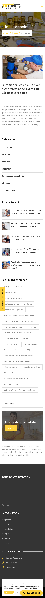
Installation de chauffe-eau (13, 298)
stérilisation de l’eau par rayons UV (16, 378)
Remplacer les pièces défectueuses (17, 361)
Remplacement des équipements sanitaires (19, 356)
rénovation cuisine (10, 367)
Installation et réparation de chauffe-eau (18, 304)
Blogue (15, 33)
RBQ (28, 350)
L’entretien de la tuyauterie (13, 310)
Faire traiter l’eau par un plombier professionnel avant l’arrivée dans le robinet (21, 89)
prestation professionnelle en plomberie (18, 333)
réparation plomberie (11, 373)
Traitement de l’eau (10, 190)
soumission (8, 529)
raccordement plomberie (13, 350)
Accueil (6, 33)
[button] (31, 593)
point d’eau (32, 327)
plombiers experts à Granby (13, 327)
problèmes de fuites (11, 344)
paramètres (33, 588)
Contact (11, 428)
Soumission (12, 403)
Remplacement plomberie (13, 176)
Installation (6, 161)
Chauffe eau (7, 147)
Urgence (7, 534)
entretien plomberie (11, 292)
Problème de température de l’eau (16, 338)
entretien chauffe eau (22, 287)
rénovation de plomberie (31, 367)
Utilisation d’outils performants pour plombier (20, 390)
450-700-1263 (11, 562)
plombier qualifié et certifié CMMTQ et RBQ (19, 321)
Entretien (6, 154)
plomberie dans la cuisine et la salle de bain (19, 315)
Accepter (9, 592)
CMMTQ (6, 287)
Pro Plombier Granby (31, 344)
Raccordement (8, 169)
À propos (7, 519)
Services (7, 538)
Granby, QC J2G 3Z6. (14, 558)
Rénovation (7, 183)
